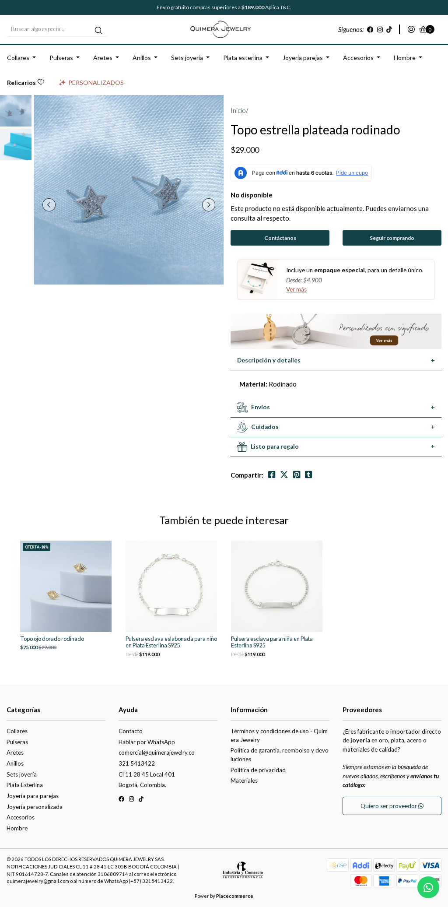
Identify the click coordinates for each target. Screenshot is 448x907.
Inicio (238, 110)
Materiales (244, 780)
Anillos (142, 57)
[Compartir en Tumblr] (308, 475)
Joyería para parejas (33, 795)
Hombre (405, 57)
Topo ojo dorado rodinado (52, 639)
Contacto (131, 731)
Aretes (102, 57)
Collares (18, 57)
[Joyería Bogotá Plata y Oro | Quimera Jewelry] (224, 28)
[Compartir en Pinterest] (296, 475)
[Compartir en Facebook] (271, 475)
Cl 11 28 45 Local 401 (147, 774)
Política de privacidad (258, 769)
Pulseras (61, 57)
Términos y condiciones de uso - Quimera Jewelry (279, 735)
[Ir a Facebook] (370, 29)
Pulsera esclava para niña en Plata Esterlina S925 (272, 642)
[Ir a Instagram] (380, 29)
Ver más (296, 289)
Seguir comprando (392, 238)
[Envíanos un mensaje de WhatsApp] (428, 887)
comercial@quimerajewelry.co (157, 752)
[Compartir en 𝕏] (284, 475)
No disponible (252, 195)
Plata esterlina (242, 57)
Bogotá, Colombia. (142, 784)
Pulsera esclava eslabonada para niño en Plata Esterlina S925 (171, 642)
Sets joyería (187, 57)
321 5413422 (137, 763)
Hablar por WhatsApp (147, 741)
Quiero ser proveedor (389, 805)
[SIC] (243, 873)
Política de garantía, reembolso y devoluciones (280, 755)
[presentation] (49, 204)
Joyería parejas (303, 57)
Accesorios (358, 57)
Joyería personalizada (35, 806)
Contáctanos (280, 238)
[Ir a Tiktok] (389, 29)
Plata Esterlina (25, 784)
